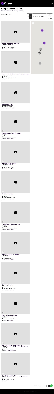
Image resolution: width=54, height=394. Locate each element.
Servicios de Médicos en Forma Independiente (11, 10)
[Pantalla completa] (33, 23)
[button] (44, 41)
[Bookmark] (3, 41)
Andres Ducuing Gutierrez (9, 163)
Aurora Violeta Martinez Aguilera (10, 43)
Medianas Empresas (11, 79)
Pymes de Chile (10, 48)
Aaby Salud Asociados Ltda (9, 375)
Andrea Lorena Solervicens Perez (11, 224)
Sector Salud (10, 44)
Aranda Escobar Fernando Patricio (11, 133)
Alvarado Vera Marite (7, 284)
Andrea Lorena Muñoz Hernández (11, 254)
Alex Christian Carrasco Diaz (9, 315)
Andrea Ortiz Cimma (7, 193)
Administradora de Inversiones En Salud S (13, 345)
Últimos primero (39, 16)
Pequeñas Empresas (11, 350)
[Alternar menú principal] (52, 3)
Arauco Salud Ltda (7, 104)
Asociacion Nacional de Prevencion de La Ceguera (15, 74)
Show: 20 (36, 385)
